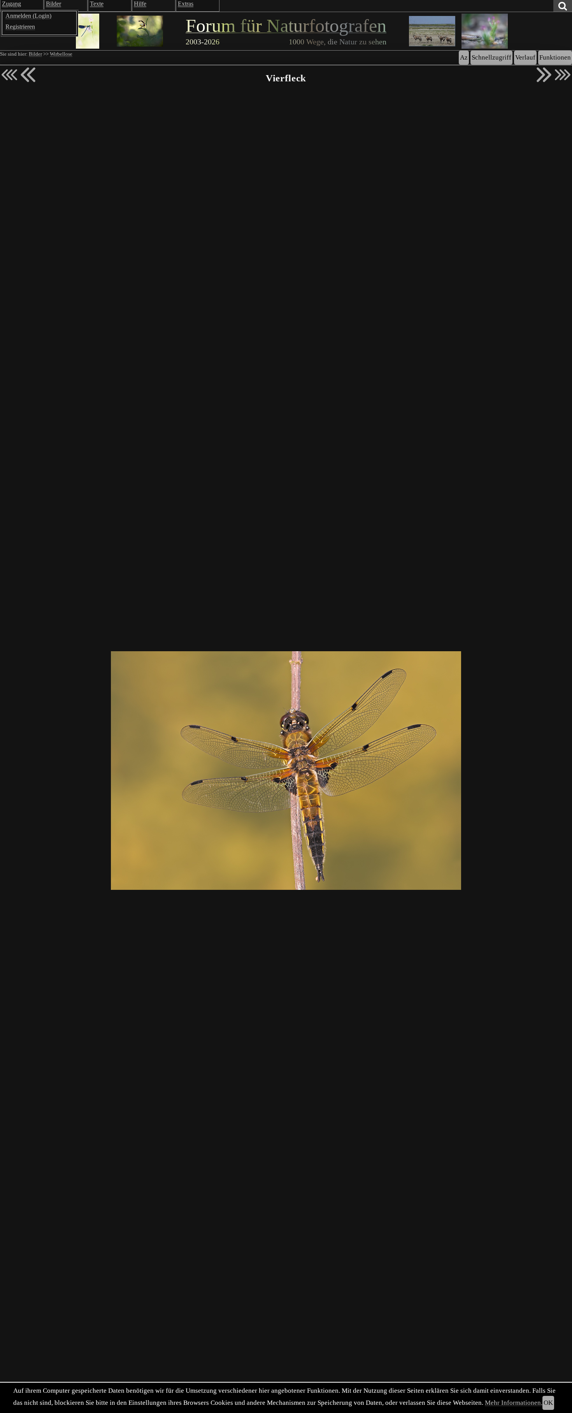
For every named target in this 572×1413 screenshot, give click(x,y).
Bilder (35, 54)
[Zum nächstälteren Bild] (562, 74)
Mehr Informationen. (513, 1402)
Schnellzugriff (491, 57)
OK (548, 1402)
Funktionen (555, 57)
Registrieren (20, 26)
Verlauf (525, 57)
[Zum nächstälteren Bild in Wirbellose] (544, 74)
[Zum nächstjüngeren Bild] (9, 74)
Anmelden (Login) (28, 15)
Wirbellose (61, 54)
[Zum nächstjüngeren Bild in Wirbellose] (28, 74)
